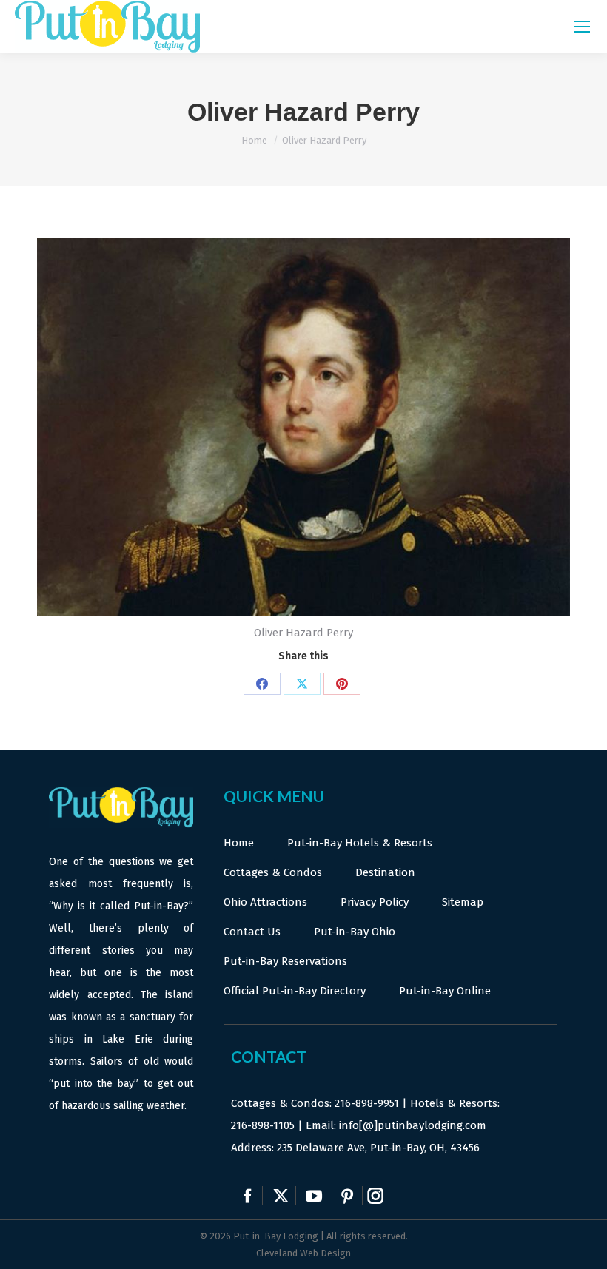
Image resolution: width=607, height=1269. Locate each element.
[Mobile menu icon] (581, 26)
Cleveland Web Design (303, 1253)
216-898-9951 (367, 1103)
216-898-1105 (263, 1125)
